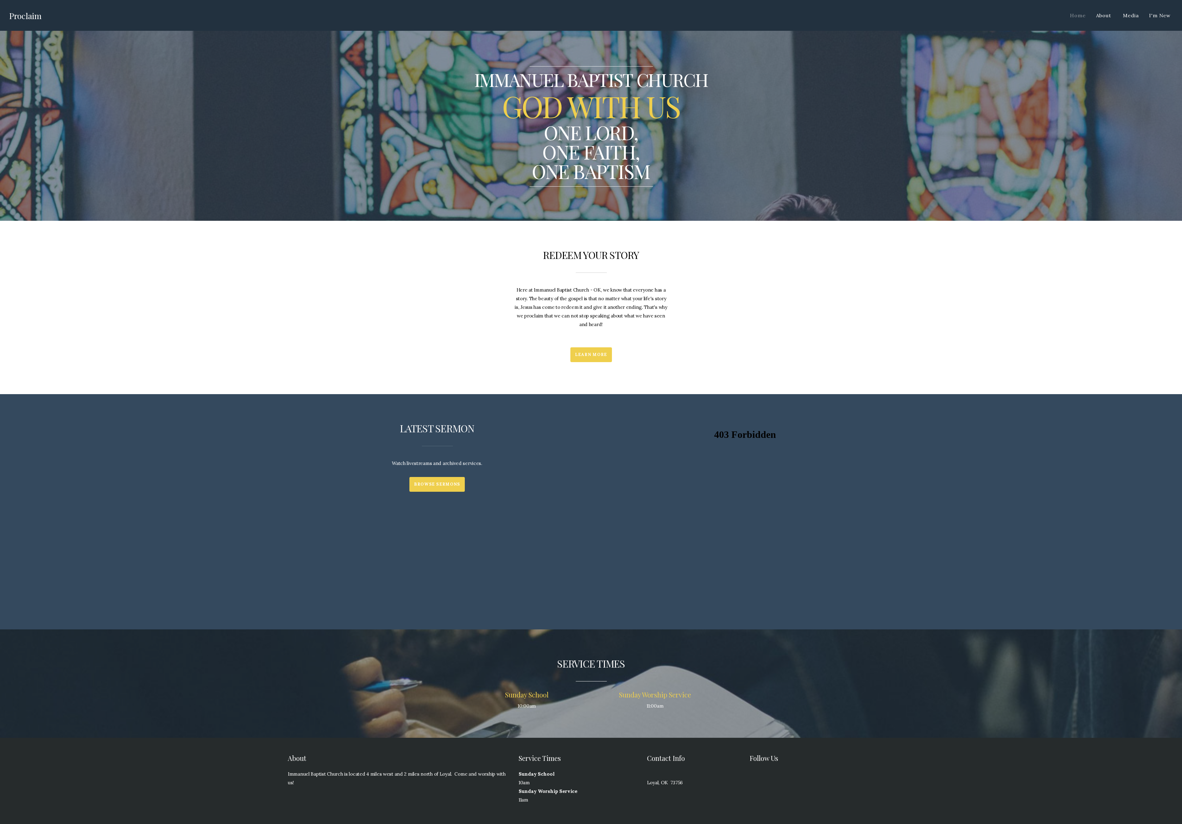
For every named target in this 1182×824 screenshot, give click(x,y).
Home (1077, 15)
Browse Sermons (437, 484)
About (1104, 15)
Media (1131, 15)
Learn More (591, 354)
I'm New (1160, 15)
